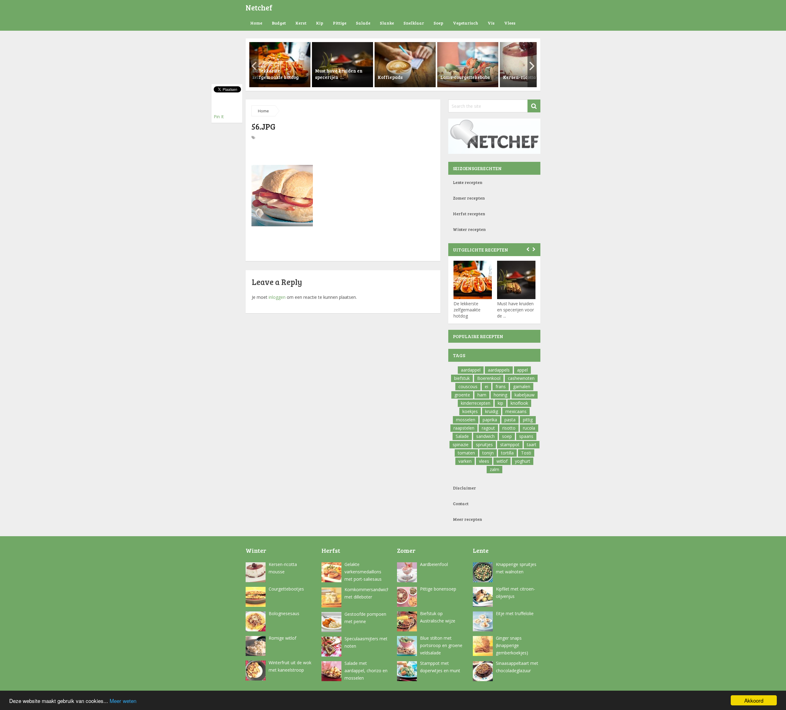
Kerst (300, 23)
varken (465, 461)
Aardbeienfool (434, 564)
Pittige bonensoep (438, 589)
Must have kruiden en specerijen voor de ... (515, 310)
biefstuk (462, 378)
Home (256, 23)
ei (486, 386)
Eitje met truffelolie (515, 613)
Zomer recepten (469, 198)
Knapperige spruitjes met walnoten (516, 568)
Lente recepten (467, 182)
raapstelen (463, 428)
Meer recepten (467, 519)
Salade (363, 23)
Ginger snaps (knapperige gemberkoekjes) (512, 645)
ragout (488, 428)
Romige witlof (282, 638)
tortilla (507, 453)
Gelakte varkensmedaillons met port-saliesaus (363, 571)
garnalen (521, 386)
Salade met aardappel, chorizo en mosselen (365, 670)
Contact (461, 503)
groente (462, 395)
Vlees (510, 23)
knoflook (519, 403)
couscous (467, 386)
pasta (510, 420)
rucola (529, 428)
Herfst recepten (469, 214)
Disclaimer (464, 488)
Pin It (219, 116)
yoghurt (522, 461)
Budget (279, 23)
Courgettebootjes (286, 589)
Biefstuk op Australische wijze (437, 617)
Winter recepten (469, 229)
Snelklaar (413, 23)
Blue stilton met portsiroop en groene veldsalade (441, 645)
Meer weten (123, 700)
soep (507, 436)
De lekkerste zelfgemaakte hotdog (467, 310)
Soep (438, 23)
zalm (494, 469)
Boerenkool (488, 378)
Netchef (259, 7)
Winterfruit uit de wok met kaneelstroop (290, 666)
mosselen (465, 420)
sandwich (485, 436)
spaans (526, 436)
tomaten (466, 453)
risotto (509, 428)
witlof (502, 461)
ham (481, 395)
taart (531, 444)
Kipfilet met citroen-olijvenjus (515, 592)
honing (500, 395)
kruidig (491, 411)
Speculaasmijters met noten (365, 642)
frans (501, 386)
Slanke (387, 23)
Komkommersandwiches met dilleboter (366, 593)
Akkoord (753, 700)
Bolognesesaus (284, 613)
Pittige (339, 23)
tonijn (488, 453)
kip (500, 403)
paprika (490, 420)
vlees (484, 461)
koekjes (470, 411)
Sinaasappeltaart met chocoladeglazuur (517, 666)
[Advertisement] (343, 153)
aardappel (471, 370)
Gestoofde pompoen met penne (365, 617)
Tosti (526, 453)
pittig (528, 420)
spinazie (461, 444)
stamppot (509, 444)
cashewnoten (521, 378)
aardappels (499, 370)
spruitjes (484, 444)
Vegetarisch (465, 23)
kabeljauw (525, 395)
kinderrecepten (475, 403)
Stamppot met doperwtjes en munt (440, 666)
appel (522, 370)
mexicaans (516, 411)
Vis (491, 23)
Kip (319, 23)
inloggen (277, 297)
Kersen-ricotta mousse (283, 568)
